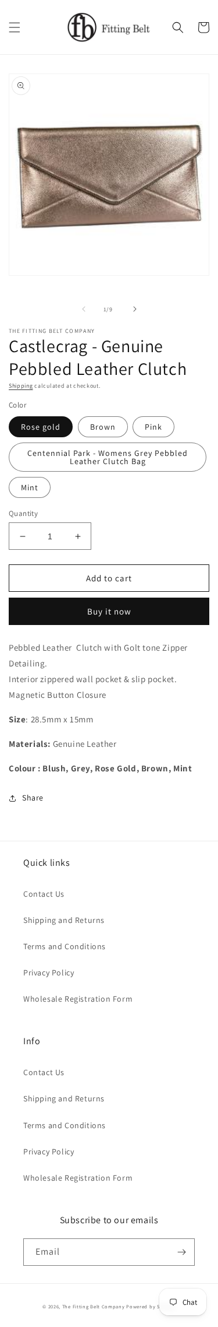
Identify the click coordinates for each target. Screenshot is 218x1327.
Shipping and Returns (64, 920)
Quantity (23, 513)
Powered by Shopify (151, 1306)
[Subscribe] (181, 1252)
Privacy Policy (48, 972)
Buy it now (109, 611)
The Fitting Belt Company (93, 1306)
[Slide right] (135, 309)
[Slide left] (84, 309)
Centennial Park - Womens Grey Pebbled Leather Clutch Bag (107, 457)
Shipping (21, 385)
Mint (29, 487)
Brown (103, 427)
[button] (14, 27)
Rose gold (40, 427)
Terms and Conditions (64, 946)
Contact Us (44, 894)
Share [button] (33, 797)
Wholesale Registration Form (78, 999)
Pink (153, 427)
